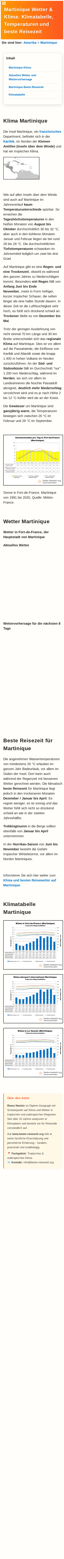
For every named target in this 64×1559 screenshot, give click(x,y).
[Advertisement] (32, 1308)
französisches (50, 131)
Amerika (29, 42)
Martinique (48, 42)
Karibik (8, 141)
